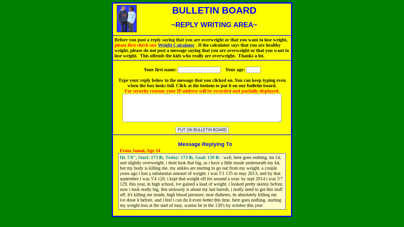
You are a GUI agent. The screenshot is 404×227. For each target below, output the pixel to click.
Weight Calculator (176, 45)
